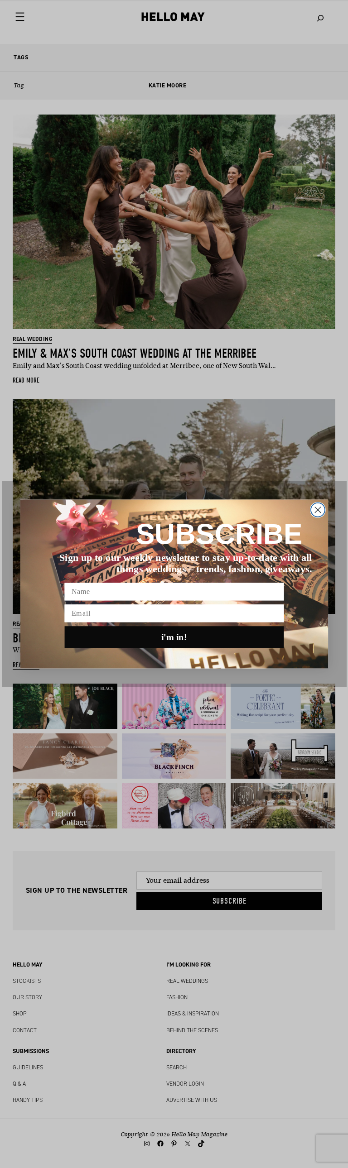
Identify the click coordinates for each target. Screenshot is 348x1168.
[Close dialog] (317, 510)
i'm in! (174, 637)
